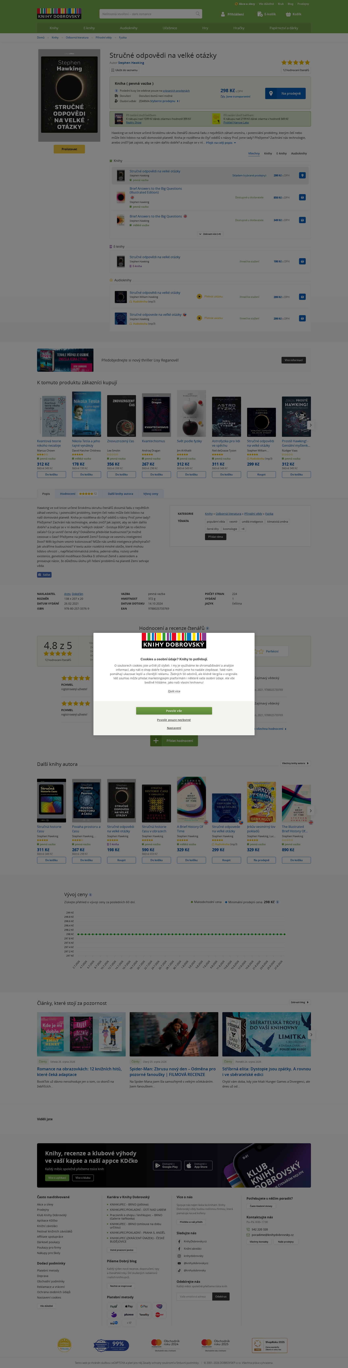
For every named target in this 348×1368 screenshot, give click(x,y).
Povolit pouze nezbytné (174, 720)
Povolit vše (174, 711)
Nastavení (174, 728)
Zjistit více (174, 691)
